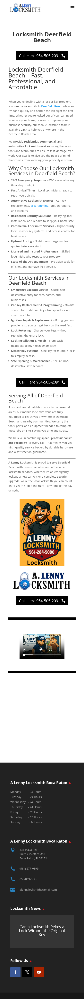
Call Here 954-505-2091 (39, 55)
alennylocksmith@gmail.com (38, 889)
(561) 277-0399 (29, 868)
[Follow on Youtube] (39, 972)
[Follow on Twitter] (27, 972)
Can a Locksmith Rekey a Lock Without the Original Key (42, 930)
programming (39, 206)
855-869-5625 (28, 879)
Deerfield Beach (51, 106)
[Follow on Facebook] (15, 972)
